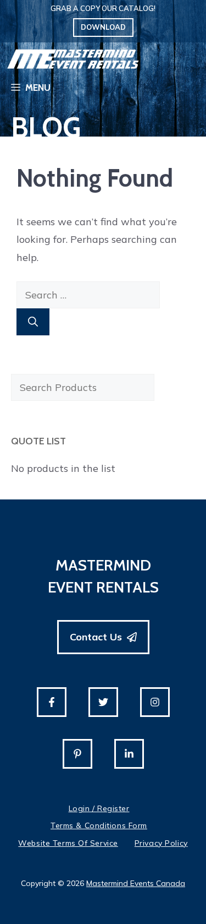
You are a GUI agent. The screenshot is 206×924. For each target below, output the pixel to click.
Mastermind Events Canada (135, 883)
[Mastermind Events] (73, 58)
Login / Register (99, 808)
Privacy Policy (161, 843)
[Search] (32, 321)
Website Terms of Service (68, 843)
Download (103, 27)
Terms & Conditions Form (99, 825)
